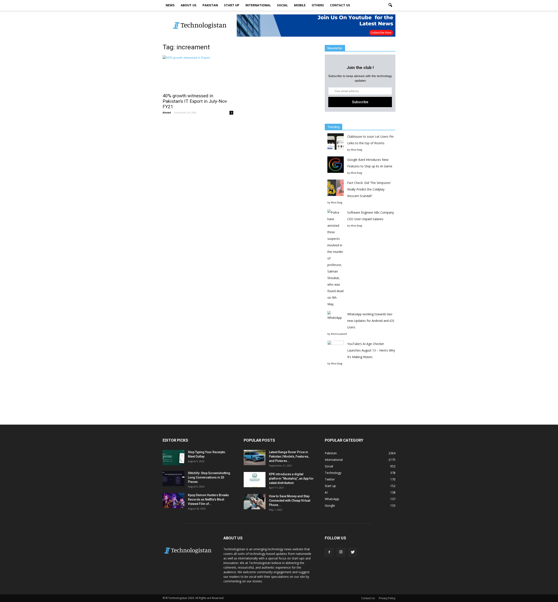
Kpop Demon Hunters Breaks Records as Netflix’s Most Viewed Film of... (208, 499)
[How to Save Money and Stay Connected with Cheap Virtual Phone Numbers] (254, 501)
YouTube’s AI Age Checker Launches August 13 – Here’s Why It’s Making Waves (371, 350)
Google (330, 505)
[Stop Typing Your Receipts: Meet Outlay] (173, 457)
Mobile (300, 5)
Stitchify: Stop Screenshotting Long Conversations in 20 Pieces (209, 477)
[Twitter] (352, 552)
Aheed (167, 112)
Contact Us (340, 5)
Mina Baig (356, 149)
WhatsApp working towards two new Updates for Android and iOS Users (370, 320)
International (258, 5)
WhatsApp (332, 499)
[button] (390, 5)
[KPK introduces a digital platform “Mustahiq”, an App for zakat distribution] (254, 479)
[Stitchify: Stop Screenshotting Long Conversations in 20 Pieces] (173, 478)
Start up (231, 5)
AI (326, 492)
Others (318, 5)
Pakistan (210, 5)
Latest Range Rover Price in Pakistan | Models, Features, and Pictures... (289, 456)
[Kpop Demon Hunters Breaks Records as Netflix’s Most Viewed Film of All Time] (173, 500)
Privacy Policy (387, 598)
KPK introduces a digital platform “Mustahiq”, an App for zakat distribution (291, 478)
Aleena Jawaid (339, 333)
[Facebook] (329, 552)
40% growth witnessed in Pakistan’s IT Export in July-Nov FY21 (195, 101)
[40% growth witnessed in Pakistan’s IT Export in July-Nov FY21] (198, 72)
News (170, 5)
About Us (188, 5)
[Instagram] (341, 552)
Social (282, 5)
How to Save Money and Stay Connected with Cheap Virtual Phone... (289, 500)
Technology (333, 473)
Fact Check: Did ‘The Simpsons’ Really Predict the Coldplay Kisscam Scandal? (369, 189)
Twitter (330, 479)
